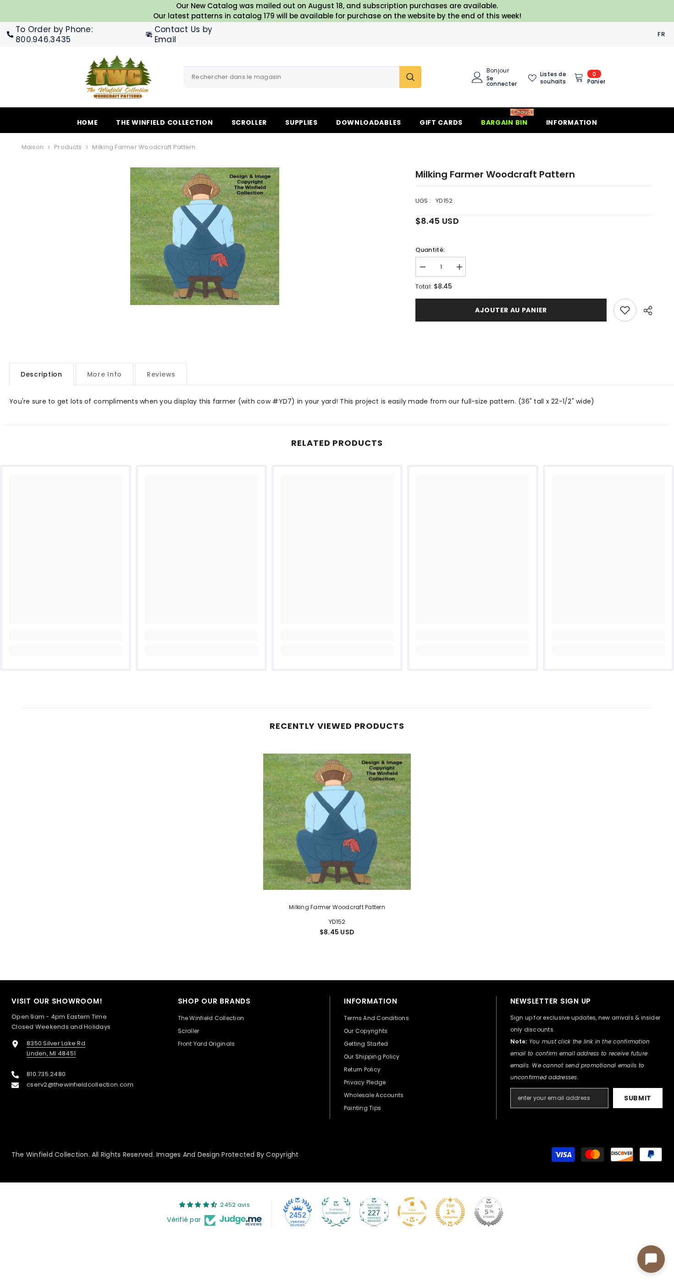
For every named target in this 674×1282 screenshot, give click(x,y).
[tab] (41, 374)
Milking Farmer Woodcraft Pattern (337, 907)
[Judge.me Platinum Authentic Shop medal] (336, 1212)
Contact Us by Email (183, 34)
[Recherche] (302, 77)
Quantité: (430, 249)
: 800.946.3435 (54, 34)
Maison (33, 147)
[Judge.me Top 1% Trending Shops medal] (450, 1212)
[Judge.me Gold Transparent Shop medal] (412, 1212)
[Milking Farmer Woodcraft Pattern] (337, 821)
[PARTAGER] (644, 311)
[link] (624, 310)
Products (68, 147)
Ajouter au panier (511, 310)
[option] (205, 236)
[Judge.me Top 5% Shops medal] (488, 1212)
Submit (638, 1098)
